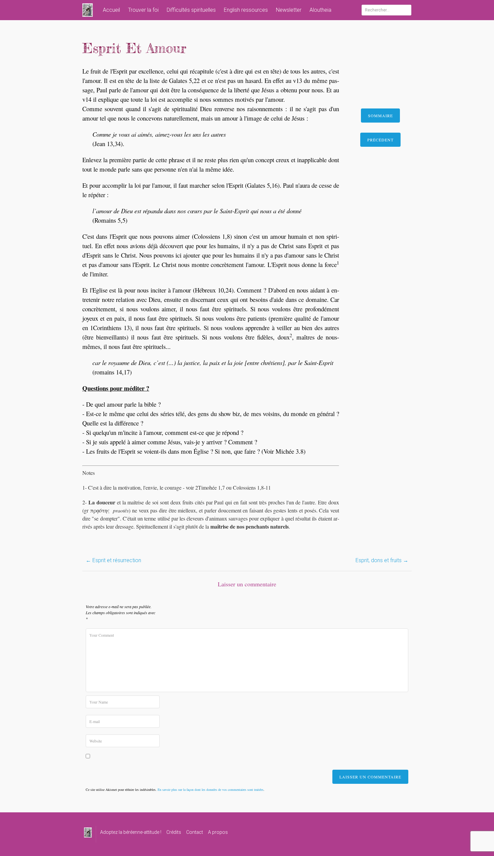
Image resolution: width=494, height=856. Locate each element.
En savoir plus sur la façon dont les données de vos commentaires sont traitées (210, 789)
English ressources (246, 10)
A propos (218, 832)
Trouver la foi (143, 10)
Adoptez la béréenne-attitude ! (130, 832)
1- (85, 487)
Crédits (173, 832)
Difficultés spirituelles (191, 10)
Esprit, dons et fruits (382, 560)
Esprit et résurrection (113, 560)
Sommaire (380, 115)
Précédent (380, 139)
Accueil (111, 10)
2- (85, 502)
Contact (194, 832)
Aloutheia (320, 10)
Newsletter (288, 10)
